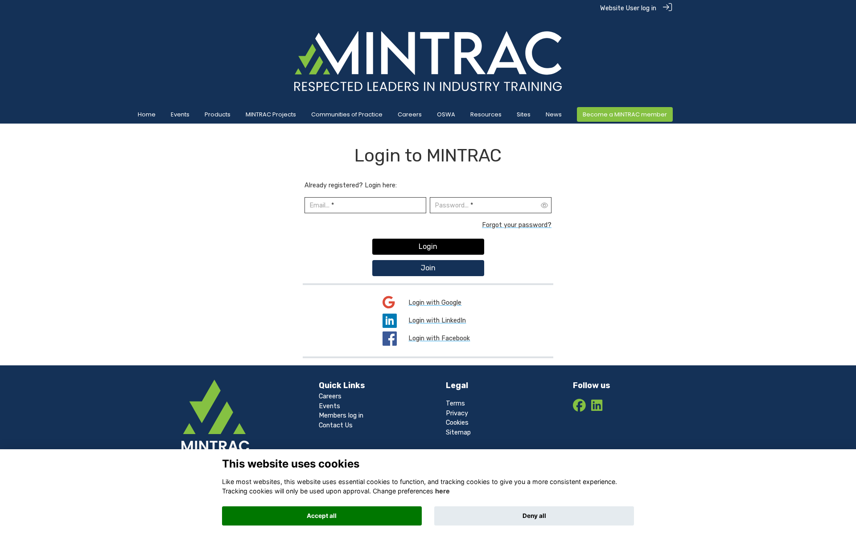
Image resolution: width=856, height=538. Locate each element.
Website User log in (628, 8)
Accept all (322, 515)
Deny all (534, 515)
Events (329, 406)
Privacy (457, 413)
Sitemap (458, 432)
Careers (330, 396)
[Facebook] (579, 408)
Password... (452, 205)
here (442, 491)
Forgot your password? (516, 225)
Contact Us (336, 425)
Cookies (457, 422)
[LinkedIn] (596, 408)
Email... (319, 205)
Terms (455, 403)
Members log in (341, 415)
